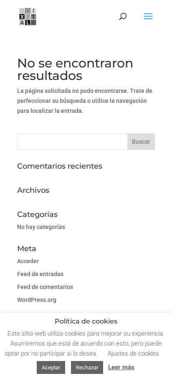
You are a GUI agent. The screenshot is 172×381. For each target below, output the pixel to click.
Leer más (121, 367)
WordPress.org (36, 299)
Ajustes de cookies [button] (133, 353)
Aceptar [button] (51, 367)
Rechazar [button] (87, 367)
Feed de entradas (40, 274)
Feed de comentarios (45, 287)
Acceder (28, 261)
